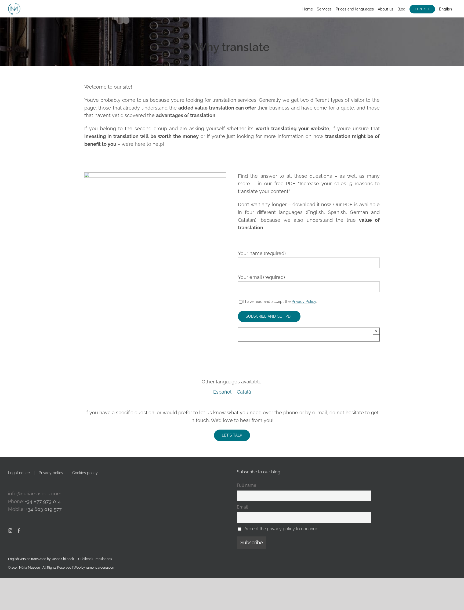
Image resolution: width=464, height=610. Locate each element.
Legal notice (19, 473)
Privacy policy (51, 473)
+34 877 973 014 (43, 501)
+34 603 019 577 (44, 509)
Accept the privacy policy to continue (281, 528)
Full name (246, 485)
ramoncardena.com (100, 567)
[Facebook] (19, 530)
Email (242, 507)
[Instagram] (10, 530)
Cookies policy (85, 473)
